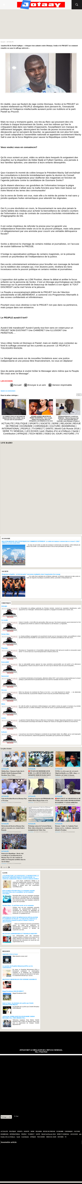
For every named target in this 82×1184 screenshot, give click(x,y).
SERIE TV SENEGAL (13, 431)
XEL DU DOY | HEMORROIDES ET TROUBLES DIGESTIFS (19, 933)
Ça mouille (4, 620)
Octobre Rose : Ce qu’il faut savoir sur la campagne (18, 905)
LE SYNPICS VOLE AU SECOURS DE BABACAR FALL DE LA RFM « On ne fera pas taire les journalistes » (14, 418)
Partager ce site (6, 1117)
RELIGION (66, 423)
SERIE (55, 423)
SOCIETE (45, 423)
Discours (4, 690)
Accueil (3, 41)
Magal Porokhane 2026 (19, 993)
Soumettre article (9, 1142)
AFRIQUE (22, 433)
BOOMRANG (68, 426)
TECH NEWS (35, 433)
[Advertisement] (41, 24)
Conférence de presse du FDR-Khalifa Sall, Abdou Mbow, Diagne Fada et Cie (41, 799)
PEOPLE (25, 428)
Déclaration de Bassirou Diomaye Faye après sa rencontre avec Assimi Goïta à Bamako (13, 828)
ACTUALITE (10, 41)
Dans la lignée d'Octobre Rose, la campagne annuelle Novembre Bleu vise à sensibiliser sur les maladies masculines (18, 892)
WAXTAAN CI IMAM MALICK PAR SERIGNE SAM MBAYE (19, 979)
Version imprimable (62, 385)
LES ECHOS (32, 431)
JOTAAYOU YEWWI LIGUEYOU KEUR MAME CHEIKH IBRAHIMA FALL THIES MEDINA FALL (18, 1017)
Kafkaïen (4, 732)
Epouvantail (5, 676)
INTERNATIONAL (10, 428)
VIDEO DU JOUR (53, 433)
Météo (3, 704)
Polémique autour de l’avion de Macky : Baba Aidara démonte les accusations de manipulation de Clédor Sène (40, 828)
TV (77, 433)
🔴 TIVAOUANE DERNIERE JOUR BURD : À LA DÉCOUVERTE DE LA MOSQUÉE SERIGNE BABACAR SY (39, 773)
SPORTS (34, 423)
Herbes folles (5, 634)
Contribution (9, 433)
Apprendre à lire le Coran (10, 954)
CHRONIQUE (41, 426)
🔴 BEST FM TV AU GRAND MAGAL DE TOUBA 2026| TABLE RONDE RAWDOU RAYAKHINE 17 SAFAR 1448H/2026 (68, 800)
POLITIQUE (22, 423)
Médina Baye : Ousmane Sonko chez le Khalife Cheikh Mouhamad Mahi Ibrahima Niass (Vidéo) (12, 773)
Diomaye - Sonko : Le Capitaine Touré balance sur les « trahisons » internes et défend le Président (66, 828)
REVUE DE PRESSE (49, 1131)
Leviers (3, 718)
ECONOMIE (26, 426)
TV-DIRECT (38, 428)
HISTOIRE (69, 433)
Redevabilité (5, 662)
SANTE (49, 428)
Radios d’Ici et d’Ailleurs (58, 431)
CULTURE (55, 426)
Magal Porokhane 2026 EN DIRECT (13, 991)
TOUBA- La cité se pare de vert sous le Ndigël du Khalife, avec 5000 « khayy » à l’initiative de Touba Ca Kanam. (67, 773)
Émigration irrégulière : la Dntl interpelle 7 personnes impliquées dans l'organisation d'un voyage (31, 574)
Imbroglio (4, 606)
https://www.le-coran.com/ (20, 956)
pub (42, 431)
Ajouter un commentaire (8, 391)
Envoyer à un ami (36, 385)
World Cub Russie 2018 (67, 428)
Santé (75, 431)
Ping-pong (4, 648)
